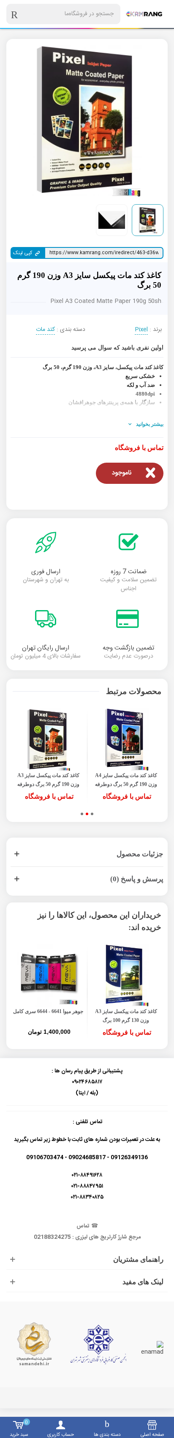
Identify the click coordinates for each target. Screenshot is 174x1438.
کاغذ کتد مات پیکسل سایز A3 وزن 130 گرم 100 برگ (126, 1015)
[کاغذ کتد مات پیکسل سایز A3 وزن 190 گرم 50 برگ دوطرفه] (48, 739)
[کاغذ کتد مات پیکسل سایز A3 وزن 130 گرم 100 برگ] (125, 975)
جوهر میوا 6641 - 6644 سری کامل (48, 1011)
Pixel (141, 330)
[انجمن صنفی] (98, 1344)
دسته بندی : (71, 329)
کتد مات (45, 330)
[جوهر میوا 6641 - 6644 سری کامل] (48, 975)
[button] (92, 814)
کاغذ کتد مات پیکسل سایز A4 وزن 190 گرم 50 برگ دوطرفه (126, 779)
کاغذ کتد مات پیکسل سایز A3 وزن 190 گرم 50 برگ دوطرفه (48, 779)
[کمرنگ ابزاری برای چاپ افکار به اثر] (144, 14)
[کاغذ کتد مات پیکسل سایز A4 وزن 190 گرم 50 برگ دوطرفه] (125, 739)
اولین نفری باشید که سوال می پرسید (117, 347)
